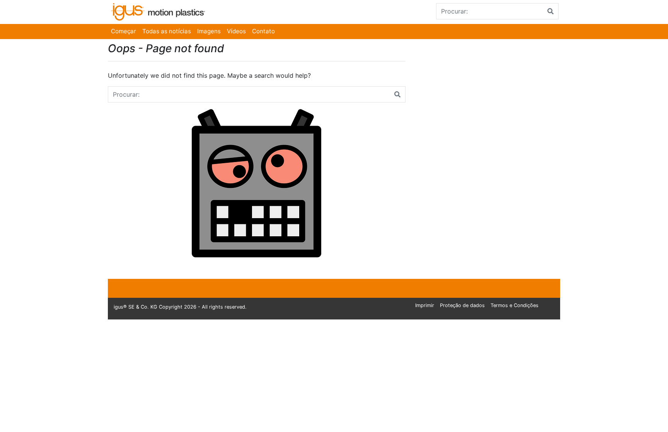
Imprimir (424, 305)
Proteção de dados (462, 305)
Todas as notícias (166, 31)
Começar (123, 31)
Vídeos (236, 31)
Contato (263, 31)
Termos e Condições (514, 305)
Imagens (209, 31)
